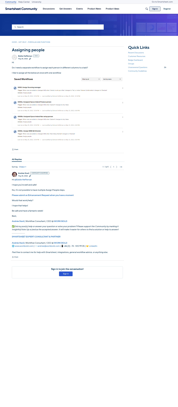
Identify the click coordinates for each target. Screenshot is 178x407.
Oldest (22, 167)
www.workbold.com (24, 246)
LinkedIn (93, 246)
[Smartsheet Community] (21, 9)
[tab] (16, 159)
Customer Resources (136, 56)
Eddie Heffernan (25, 56)
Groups (131, 63)
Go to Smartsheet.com (162, 1)
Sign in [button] (66, 274)
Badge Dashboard (135, 60)
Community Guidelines (137, 71)
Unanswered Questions (147, 67)
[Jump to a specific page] (121, 167)
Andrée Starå (23, 173)
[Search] (146, 8)
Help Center (24, 2)
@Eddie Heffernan (23, 179)
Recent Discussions (136, 52)
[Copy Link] (30, 59)
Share (15, 149)
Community (10, 2)
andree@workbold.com (49, 246)
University (36, 2)
